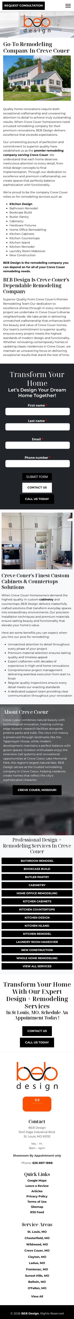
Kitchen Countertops (37, 909)
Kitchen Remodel (37, 934)
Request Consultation (23, 5)
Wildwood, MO (37, 1244)
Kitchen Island (37, 925)
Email (37, 439)
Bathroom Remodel (37, 861)
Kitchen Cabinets (37, 901)
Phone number (38, 457)
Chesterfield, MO (37, 1238)
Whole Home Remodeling (37, 958)
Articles (37, 1191)
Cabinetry (37, 885)
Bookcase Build (37, 869)
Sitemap (37, 1207)
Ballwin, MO (37, 1282)
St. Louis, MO (37, 1232)
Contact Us (37, 487)
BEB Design (30, 1313)
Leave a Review (37, 1186)
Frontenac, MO (37, 1269)
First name (37, 405)
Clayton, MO (37, 1257)
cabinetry (46, 599)
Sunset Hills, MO (37, 1275)
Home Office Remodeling (37, 893)
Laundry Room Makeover (37, 942)
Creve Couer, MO (37, 1250)
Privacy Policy (37, 1196)
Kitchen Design (20, 204)
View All (37, 1296)
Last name (37, 421)
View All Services (37, 966)
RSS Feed (37, 1212)
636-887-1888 (42, 1163)
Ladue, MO (37, 1263)
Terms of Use (37, 1201)
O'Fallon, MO (37, 1288)
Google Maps (37, 1180)
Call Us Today (37, 499)
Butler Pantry (37, 877)
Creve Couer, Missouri (37, 790)
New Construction (37, 950)
